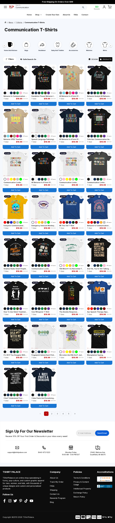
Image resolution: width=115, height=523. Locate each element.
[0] (109, 7)
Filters (11, 59)
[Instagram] (10, 501)
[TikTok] (26, 501)
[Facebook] (4, 501)
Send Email (102, 433)
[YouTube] (31, 501)
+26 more (53, 93)
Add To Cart (15, 104)
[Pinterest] (20, 501)
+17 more (25, 179)
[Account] (104, 7)
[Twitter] (15, 501)
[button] (26, 68)
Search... (18, 5)
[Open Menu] (5, 7)
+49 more (25, 93)
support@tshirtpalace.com (17, 452)
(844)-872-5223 (44, 452)
